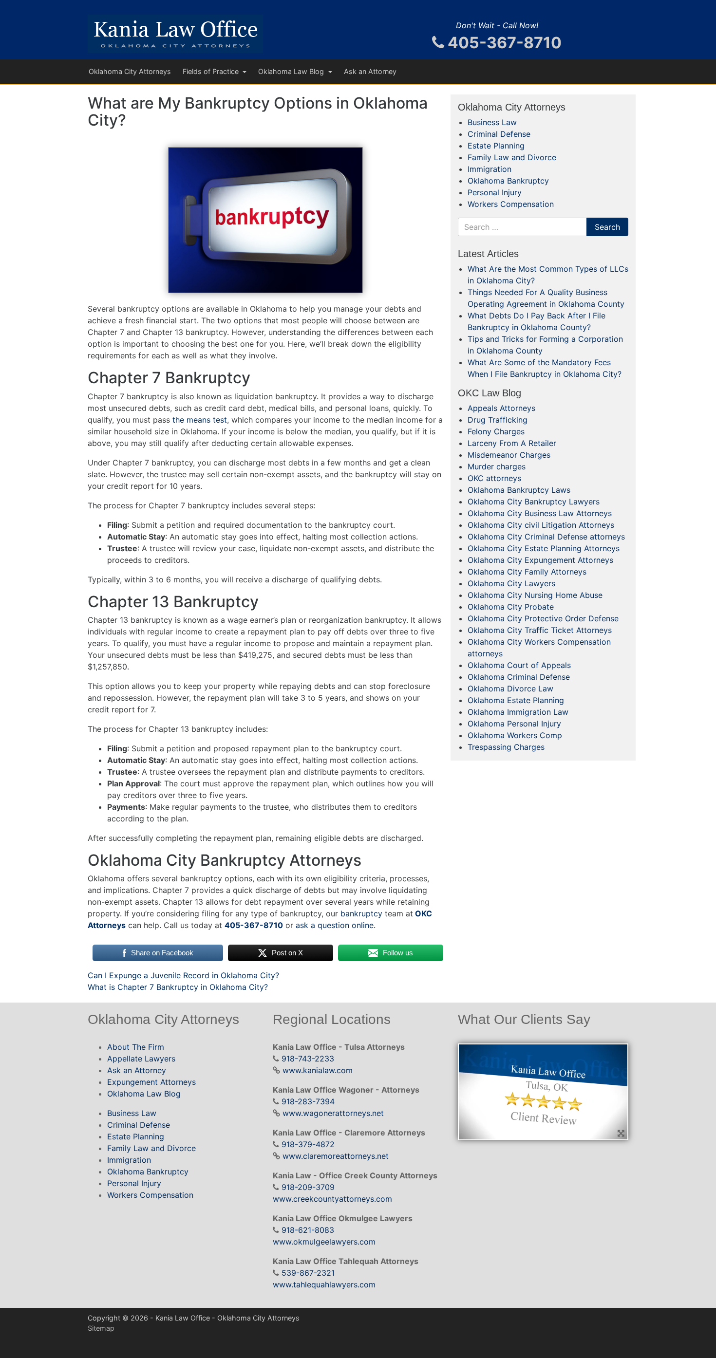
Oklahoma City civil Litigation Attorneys (541, 525)
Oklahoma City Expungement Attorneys (540, 560)
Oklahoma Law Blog (292, 71)
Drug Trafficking (498, 420)
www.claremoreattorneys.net (336, 1156)
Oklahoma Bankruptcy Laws (519, 490)
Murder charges (497, 466)
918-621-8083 (308, 1230)
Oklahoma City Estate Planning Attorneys (544, 548)
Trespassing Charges (506, 747)
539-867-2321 (308, 1273)
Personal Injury (495, 192)
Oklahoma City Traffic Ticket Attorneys (540, 630)
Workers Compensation (511, 204)
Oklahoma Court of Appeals (519, 665)
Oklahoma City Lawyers (511, 583)
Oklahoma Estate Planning (516, 700)
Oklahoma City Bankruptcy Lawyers (534, 501)
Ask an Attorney (370, 71)
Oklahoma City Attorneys (130, 71)
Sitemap (101, 1328)
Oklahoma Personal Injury (514, 723)
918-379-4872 (308, 1144)
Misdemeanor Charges (509, 455)
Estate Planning (496, 145)
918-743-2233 (308, 1058)
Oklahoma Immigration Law (518, 712)
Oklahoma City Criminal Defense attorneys (546, 536)
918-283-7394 (308, 1101)
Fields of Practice (212, 71)
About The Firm (135, 1047)
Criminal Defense (499, 134)
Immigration (489, 169)
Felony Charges (496, 431)
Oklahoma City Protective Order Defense (543, 618)
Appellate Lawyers (141, 1058)
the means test (199, 420)
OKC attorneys (494, 478)
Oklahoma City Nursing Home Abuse (535, 595)
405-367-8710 (503, 42)
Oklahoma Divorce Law (510, 688)
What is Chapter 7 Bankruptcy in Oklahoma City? (178, 987)
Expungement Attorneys (151, 1082)
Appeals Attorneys (501, 408)
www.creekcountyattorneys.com (332, 1199)
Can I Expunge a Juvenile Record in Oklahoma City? (183, 975)
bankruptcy (361, 913)
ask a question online (335, 925)
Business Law (492, 122)
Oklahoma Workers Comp (515, 735)
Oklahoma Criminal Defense (519, 677)
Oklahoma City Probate (511, 607)
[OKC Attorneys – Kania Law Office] (175, 34)
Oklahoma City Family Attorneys (527, 572)
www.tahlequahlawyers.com (324, 1284)
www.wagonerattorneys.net (333, 1113)
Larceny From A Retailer (512, 443)
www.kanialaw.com (318, 1070)
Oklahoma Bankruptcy (508, 181)
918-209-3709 (308, 1187)
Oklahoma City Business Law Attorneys (540, 513)
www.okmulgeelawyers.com (324, 1241)
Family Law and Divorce (512, 157)
